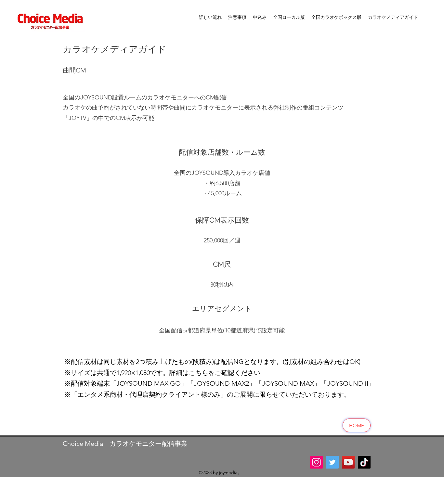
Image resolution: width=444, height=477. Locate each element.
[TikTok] (364, 462)
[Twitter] (332, 462)
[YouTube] (348, 462)
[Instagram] (316, 462)
